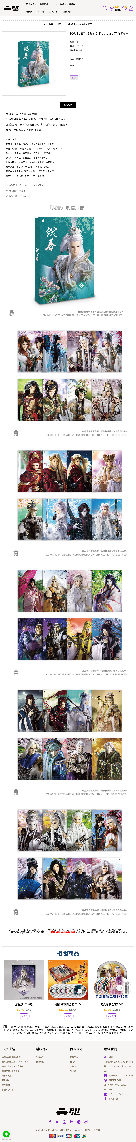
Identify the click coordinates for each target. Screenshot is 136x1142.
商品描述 (68, 105)
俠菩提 (122, 1030)
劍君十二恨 (102, 1033)
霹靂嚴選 (44, 4)
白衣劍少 (7, 1030)
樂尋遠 (16, 1030)
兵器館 (29, 12)
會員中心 (74, 1057)
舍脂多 (27, 1033)
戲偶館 (72, 4)
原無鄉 (104, 1030)
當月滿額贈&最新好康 (11, 1057)
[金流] (68, 1136)
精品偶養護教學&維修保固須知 (15, 1061)
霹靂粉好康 (113, 1099)
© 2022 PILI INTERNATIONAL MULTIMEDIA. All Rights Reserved (68, 1130)
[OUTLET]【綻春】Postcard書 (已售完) (75, 24)
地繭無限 (79, 1030)
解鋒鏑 (46, 1026)
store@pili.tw (120, 1094)
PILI (77, 42)
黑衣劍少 (128, 1026)
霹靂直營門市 (8, 1089)
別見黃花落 (68, 1030)
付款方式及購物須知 (10, 1071)
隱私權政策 (7, 1075)
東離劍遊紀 (58, 4)
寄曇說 (19, 1033)
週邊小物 (67, 12)
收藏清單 (74, 1066)
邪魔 (23, 1026)
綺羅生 (58, 1033)
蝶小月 (111, 1026)
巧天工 (32, 1030)
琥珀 (97, 1026)
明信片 (120, 1033)
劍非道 (30, 1026)
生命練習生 (87, 1026)
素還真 (38, 1026)
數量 (72, 65)
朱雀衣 (88, 1030)
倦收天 (96, 1030)
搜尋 (51, 24)
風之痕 (119, 1026)
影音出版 (53, 12)
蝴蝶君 (103, 1026)
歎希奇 (24, 1030)
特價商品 (40, 1061)
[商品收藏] (13, 1017)
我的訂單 (74, 1061)
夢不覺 (58, 1030)
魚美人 (54, 1026)
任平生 (70, 1026)
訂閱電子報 (75, 1071)
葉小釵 (92, 1033)
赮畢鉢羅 (113, 1030)
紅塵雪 (77, 1026)
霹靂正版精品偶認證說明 (12, 1066)
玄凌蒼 (50, 1033)
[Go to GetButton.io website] (6, 1139)
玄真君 (42, 1033)
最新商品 (30, 4)
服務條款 (6, 1080)
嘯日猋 (35, 1033)
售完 (74, 78)
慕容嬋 (50, 1030)
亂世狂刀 (41, 1030)
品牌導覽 (40, 1057)
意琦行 (74, 1033)
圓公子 (62, 1026)
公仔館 (40, 12)
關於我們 (6, 1085)
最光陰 (66, 1033)
